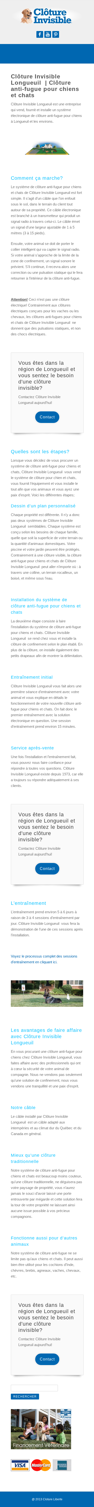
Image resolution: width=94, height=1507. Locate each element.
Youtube (47, 34)
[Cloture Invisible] (47, 16)
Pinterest (55, 34)
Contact (47, 417)
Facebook (39, 34)
